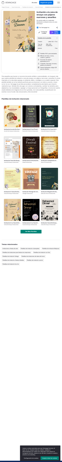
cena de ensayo (39, 7)
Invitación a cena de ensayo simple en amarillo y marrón (12, 191)
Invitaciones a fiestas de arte (10, 248)
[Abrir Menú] (58, 2)
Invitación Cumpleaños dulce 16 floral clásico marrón (49, 160)
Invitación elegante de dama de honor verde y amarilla (49, 191)
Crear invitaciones (16, 7)
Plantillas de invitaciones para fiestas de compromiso (17, 252)
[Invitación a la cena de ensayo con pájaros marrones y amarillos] (12, 210)
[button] (43, 32)
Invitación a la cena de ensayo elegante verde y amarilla (49, 129)
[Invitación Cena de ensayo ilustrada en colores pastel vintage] (49, 210)
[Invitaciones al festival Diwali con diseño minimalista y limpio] (31, 147)
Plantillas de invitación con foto (42, 252)
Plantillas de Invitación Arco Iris (11, 264)
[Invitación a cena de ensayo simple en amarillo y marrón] (12, 179)
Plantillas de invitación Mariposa (50, 248)
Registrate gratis (46, 2)
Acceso (34, 2)
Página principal (5, 7)
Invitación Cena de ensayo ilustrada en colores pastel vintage (49, 223)
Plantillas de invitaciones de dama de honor (33, 256)
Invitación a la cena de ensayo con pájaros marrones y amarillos (12, 223)
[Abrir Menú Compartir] (57, 27)
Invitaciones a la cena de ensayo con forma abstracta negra (31, 223)
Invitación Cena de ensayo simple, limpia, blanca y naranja (12, 160)
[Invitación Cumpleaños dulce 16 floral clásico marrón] (49, 147)
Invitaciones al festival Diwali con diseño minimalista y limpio (31, 160)
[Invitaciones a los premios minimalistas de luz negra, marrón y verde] (31, 116)
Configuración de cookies (31, 458)
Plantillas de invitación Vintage (11, 256)
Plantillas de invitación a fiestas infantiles (13, 260)
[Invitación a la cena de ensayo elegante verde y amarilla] (49, 116)
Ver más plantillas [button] (31, 231)
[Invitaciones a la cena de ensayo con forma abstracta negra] (31, 210)
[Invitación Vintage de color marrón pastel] (31, 179)
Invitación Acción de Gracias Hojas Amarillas (12, 129)
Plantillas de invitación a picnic (35, 260)
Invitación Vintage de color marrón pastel (31, 191)
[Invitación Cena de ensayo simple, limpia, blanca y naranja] (12, 147)
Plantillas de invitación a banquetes (30, 248)
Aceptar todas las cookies (49, 458)
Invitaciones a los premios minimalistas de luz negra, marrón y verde (31, 129)
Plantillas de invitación (27, 7)
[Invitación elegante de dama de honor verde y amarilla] (49, 179)
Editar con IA (56, 32)
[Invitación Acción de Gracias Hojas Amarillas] (12, 116)
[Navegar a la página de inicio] (9, 2)
